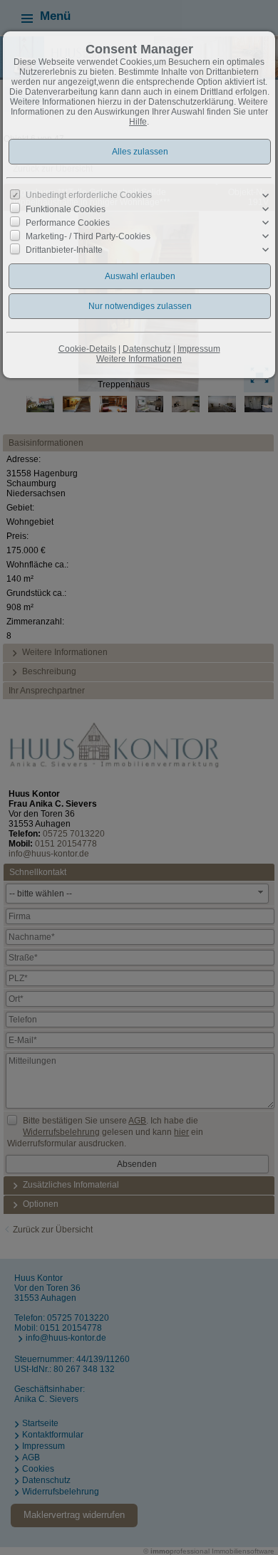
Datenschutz (147, 349)
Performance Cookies (68, 223)
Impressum (198, 349)
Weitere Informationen (139, 359)
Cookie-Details (87, 349)
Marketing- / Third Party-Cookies (88, 236)
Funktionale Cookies (65, 209)
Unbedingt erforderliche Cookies (89, 195)
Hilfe (138, 122)
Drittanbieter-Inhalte (64, 250)
